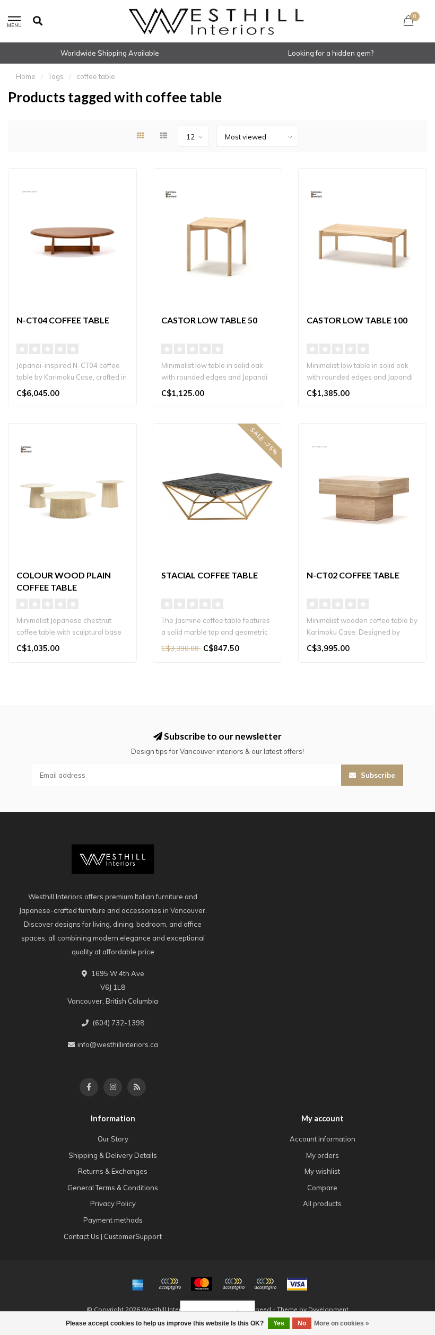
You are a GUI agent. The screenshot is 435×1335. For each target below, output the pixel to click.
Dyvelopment (328, 1309)
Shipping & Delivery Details (112, 1155)
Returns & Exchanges (112, 1171)
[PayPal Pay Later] (265, 1284)
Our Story (113, 1139)
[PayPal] (233, 1284)
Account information (322, 1139)
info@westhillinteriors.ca (117, 1044)
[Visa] (297, 1284)
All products (322, 1203)
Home (26, 76)
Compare (322, 1187)
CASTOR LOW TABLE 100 (357, 320)
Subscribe (377, 775)
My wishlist (322, 1171)
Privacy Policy (113, 1203)
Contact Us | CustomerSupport (113, 1236)
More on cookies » (341, 1323)
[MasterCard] (201, 1284)
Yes (278, 1323)
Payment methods (113, 1220)
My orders (322, 1155)
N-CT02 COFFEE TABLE (353, 575)
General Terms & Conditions (112, 1187)
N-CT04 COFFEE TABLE (62, 320)
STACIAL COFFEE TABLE (209, 575)
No (302, 1323)
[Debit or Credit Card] (169, 1284)
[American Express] (138, 1284)
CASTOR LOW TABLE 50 (209, 320)
